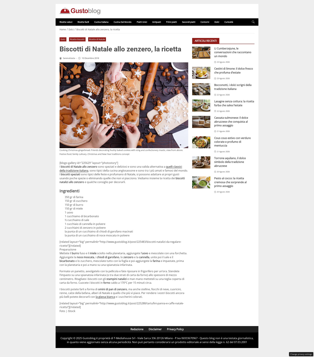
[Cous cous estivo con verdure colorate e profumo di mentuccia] (201, 142)
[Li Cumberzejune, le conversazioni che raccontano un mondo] (201, 53)
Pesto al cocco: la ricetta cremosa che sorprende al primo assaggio (230, 182)
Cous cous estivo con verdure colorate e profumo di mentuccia (232, 141)
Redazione (137, 329)
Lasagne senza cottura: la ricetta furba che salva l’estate (234, 103)
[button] (253, 22)
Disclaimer (155, 329)
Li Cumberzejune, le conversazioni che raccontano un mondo (232, 52)
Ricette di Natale (97, 39)
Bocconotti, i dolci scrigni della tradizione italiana (233, 87)
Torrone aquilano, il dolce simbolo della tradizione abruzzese (230, 162)
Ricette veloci (66, 21)
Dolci (216, 21)
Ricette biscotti (77, 39)
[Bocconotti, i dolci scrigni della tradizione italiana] (201, 89)
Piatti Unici (142, 21)
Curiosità (228, 21)
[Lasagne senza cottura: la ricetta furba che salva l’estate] (201, 106)
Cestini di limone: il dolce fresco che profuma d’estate (233, 70)
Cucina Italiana (101, 21)
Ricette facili (83, 21)
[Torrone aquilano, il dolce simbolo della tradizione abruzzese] (201, 162)
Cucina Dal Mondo (122, 21)
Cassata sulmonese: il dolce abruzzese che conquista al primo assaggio (231, 121)
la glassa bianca (105, 297)
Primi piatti (171, 21)
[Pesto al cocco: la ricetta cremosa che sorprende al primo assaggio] (201, 182)
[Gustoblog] (80, 11)
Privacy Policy (175, 329)
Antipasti (156, 21)
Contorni (205, 21)
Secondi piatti (188, 21)
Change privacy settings (301, 354)
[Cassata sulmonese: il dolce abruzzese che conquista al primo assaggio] (201, 122)
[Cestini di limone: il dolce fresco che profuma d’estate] (201, 73)
